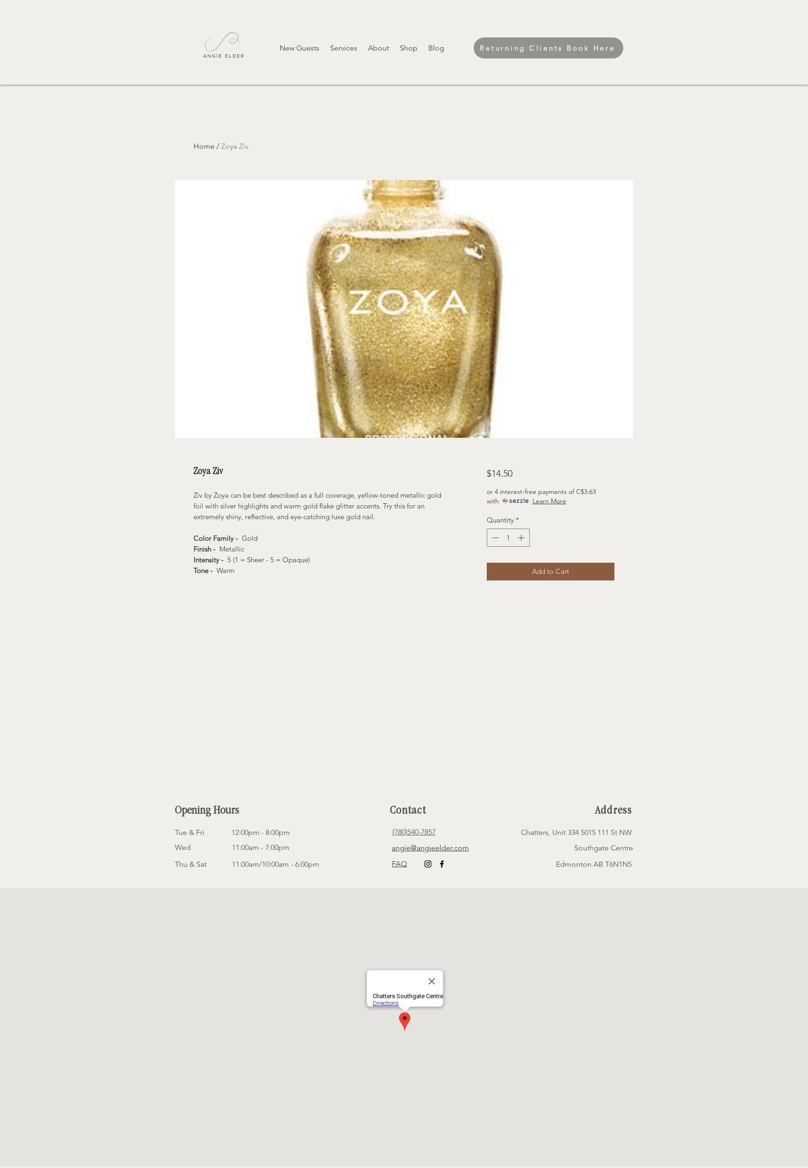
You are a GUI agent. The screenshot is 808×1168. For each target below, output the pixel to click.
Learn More (549, 501)
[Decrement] (494, 537)
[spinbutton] (508, 537)
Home (204, 146)
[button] (409, 48)
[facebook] (442, 864)
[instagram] (428, 864)
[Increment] (522, 537)
